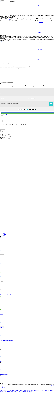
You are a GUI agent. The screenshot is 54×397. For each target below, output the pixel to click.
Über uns (2, 386)
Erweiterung (23, 390)
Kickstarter (44, 390)
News (3, 391)
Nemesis (1, 361)
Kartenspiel (40, 390)
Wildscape (4, 233)
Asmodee (10, 390)
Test (22, 391)
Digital (21, 390)
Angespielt (4, 390)
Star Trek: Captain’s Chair (2, 327)
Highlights (38, 390)
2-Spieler (3, 390)
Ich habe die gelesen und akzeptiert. (6, 136)
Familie (27, 390)
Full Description (50, 385)
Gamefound (34, 390)
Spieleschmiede (18, 391)
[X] (0, 394)
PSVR (5, 391)
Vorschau (29, 391)
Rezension (7, 391)
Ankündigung (6, 390)
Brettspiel (12, 390)
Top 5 (25, 391)
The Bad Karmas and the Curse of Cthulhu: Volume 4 (5, 294)
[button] (1, 113)
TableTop (20, 391)
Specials (15, 391)
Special (13, 391)
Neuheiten (1, 391)
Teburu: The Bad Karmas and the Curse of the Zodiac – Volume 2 (6, 340)
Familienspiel (29, 390)
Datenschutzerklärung (5, 136)
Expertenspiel (25, 390)
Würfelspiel (31, 391)
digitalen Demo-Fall (8, 19)
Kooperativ (48, 390)
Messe (51, 390)
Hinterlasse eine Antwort (5, 114)
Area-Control (9, 390)
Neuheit (52, 390)
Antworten (3, 125)
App (7, 390)
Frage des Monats (31, 390)
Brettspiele (19, 390)
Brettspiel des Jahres (16, 390)
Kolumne (46, 390)
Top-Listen (24, 391)
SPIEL (16, 391)
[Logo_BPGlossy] (23, 13)
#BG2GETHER (1, 390)
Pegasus (4, 391)
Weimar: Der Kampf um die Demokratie (4, 374)
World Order (1, 314)
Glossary (53, 385)
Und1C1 (4, 235)
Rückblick (12, 391)
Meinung (50, 390)
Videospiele (27, 391)
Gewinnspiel (36, 390)
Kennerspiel (42, 390)
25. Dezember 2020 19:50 (4, 122)
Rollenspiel (10, 391)
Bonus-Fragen (32, 20)
